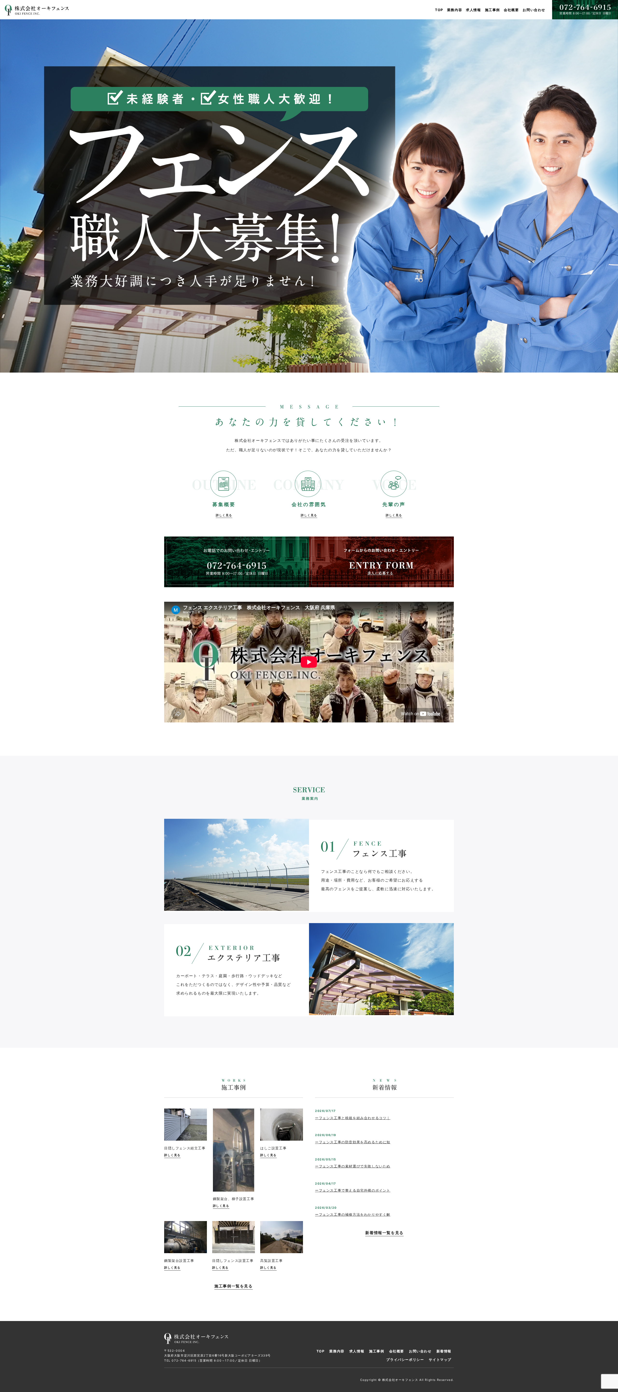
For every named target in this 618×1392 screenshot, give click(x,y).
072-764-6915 (184, 1360)
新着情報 (443, 1351)
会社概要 (511, 10)
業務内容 (454, 10)
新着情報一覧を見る (384, 1232)
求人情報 (473, 10)
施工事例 (492, 10)
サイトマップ (440, 1359)
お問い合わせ (534, 10)
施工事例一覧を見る (233, 1286)
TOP (439, 10)
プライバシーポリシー (405, 1359)
